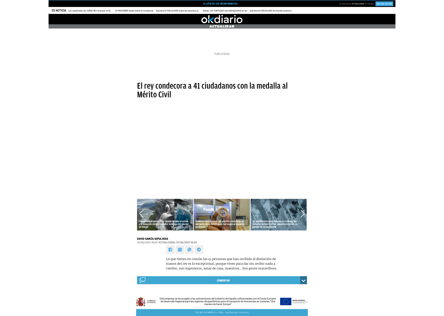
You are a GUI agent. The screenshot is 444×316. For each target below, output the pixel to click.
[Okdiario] (222, 19)
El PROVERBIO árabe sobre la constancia (134, 11)
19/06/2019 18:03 (147, 242)
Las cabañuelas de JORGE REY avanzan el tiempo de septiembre (98, 11)
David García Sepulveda (152, 238)
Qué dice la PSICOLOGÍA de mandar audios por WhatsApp (277, 11)
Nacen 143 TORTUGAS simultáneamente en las (225, 11)
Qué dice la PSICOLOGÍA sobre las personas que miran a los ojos (186, 11)
